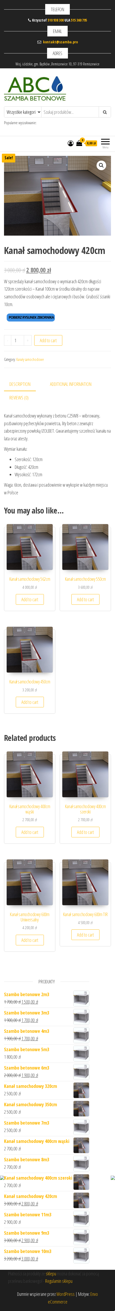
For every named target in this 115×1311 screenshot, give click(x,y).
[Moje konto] (71, 143)
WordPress (65, 1294)
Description (19, 384)
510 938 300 (56, 20)
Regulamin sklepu (58, 1281)
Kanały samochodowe (30, 359)
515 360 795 (79, 20)
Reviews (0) (19, 397)
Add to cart (48, 340)
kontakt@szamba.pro (60, 41)
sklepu (51, 1273)
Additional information (70, 384)
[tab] (24, 384)
